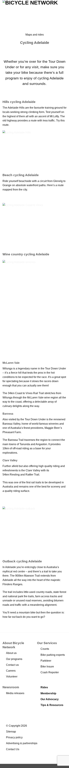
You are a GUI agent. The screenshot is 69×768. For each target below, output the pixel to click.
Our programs (14, 659)
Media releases (15, 693)
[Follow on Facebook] (39, 712)
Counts (45, 648)
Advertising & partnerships (21, 743)
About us (11, 653)
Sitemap (11, 731)
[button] (64, 14)
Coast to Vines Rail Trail (29, 393)
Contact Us (12, 749)
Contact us (12, 664)
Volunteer (11, 676)
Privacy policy (14, 737)
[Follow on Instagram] (43, 712)
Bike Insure (47, 666)
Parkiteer (46, 660)
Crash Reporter (50, 672)
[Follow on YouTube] (55, 712)
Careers (11, 670)
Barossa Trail (16, 439)
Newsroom (11, 687)
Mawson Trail (32, 575)
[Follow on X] (47, 712)
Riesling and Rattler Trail (24, 474)
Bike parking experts (53, 654)
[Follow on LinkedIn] (51, 712)
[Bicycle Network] (30, 14)
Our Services (47, 643)
